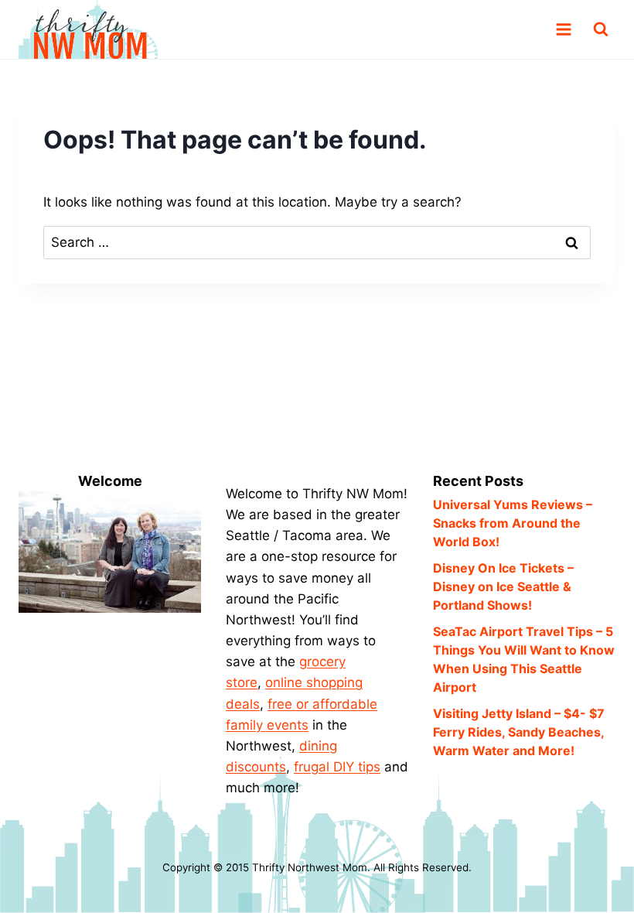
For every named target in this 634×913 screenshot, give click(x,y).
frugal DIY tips (337, 767)
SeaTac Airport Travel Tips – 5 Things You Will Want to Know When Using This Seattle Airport (524, 659)
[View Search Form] (600, 29)
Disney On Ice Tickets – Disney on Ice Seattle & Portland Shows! (503, 586)
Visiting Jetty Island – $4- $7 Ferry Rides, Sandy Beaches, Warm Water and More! (519, 732)
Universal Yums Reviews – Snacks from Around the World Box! (512, 523)
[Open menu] (563, 30)
